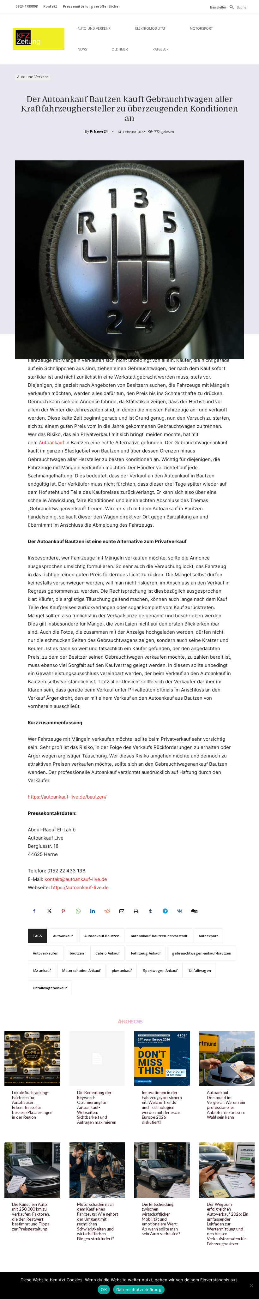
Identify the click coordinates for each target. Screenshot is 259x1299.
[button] (236, 7)
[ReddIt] (106, 911)
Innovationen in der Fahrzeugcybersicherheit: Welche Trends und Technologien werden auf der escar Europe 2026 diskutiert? (162, 1107)
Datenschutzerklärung (138, 1289)
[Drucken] (136, 911)
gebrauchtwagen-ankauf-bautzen (201, 953)
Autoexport (208, 935)
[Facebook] (34, 911)
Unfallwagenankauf (50, 987)
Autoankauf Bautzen (101, 935)
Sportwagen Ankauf (160, 970)
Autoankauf (51, 443)
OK (104, 1289)
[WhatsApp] (77, 911)
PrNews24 (98, 131)
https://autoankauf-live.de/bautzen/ (67, 797)
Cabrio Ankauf (107, 953)
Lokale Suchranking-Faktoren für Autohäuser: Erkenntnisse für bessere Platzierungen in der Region (32, 1105)
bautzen (77, 953)
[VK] (179, 911)
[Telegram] (165, 911)
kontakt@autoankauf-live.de (76, 879)
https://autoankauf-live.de (80, 887)
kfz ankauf (42, 970)
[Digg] (194, 911)
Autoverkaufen (45, 953)
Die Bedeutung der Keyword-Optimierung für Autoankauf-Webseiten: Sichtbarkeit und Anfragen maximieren (96, 1107)
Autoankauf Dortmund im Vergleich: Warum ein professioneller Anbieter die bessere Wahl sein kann (226, 1105)
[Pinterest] (63, 911)
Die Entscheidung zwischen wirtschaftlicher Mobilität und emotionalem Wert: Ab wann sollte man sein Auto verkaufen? (161, 1219)
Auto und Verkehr (32, 77)
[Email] (121, 911)
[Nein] (251, 1285)
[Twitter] (48, 911)
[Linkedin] (92, 911)
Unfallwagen (200, 970)
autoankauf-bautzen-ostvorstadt (159, 935)
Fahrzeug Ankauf (146, 953)
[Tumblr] (150, 911)
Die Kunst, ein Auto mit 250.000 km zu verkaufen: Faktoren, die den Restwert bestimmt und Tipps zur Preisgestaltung (31, 1216)
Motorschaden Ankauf (81, 970)
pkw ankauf (122, 970)
